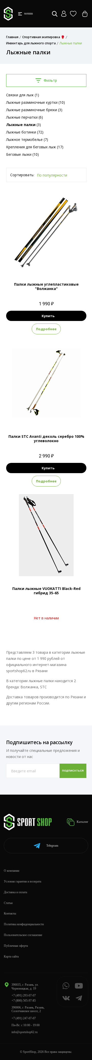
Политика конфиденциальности (24, 924)
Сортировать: (22, 174)
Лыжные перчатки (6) (24, 117)
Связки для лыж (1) (22, 94)
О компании (11, 870)
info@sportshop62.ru (25, 1032)
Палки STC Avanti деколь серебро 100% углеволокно (46, 438)
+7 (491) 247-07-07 (24, 1018)
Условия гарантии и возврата (22, 881)
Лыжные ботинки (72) (24, 132)
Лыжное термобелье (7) (27, 139)
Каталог (82, 822)
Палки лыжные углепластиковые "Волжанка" (46, 286)
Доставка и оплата (15, 892)
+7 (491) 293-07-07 (24, 995)
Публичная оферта (16, 946)
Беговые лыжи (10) (22, 154)
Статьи (8, 903)
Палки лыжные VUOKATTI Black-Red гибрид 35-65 (46, 590)
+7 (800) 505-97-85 (24, 1000)
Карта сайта (11, 956)
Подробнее (46, 329)
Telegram (52, 845)
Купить (48, 316)
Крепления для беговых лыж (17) (34, 146)
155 (41, 415)
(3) (23, 124)
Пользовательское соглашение (23, 935)
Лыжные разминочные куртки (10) (35, 102)
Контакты (10, 913)
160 (51, 415)
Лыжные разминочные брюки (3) (34, 109)
